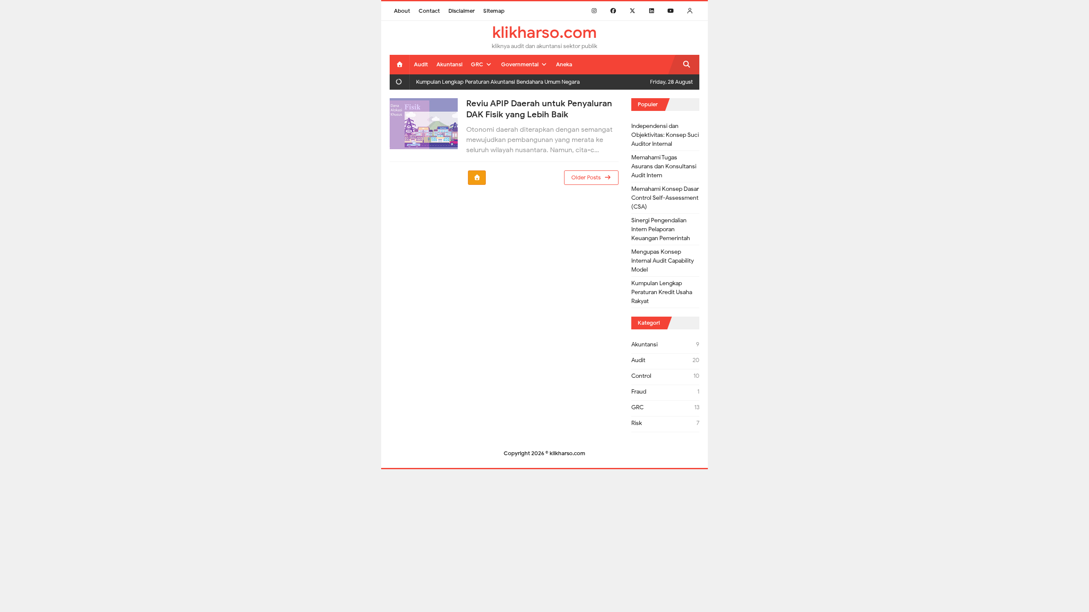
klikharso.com (567, 453)
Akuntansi (644, 344)
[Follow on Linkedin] (651, 10)
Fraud (638, 391)
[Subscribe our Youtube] (670, 10)
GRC (637, 407)
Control (641, 376)
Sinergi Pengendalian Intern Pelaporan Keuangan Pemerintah (660, 229)
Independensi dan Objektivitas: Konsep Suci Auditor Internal (665, 134)
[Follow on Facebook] (613, 10)
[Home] (399, 64)
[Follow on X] (632, 10)
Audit (638, 360)
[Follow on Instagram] (594, 10)
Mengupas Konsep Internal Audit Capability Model (662, 260)
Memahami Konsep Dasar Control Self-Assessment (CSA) (665, 197)
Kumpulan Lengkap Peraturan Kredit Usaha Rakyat (661, 292)
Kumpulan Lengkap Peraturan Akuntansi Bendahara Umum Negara (498, 81)
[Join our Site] (689, 10)
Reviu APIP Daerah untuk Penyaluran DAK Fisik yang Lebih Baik (539, 109)
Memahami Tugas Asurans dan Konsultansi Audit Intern (663, 166)
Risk (636, 423)
